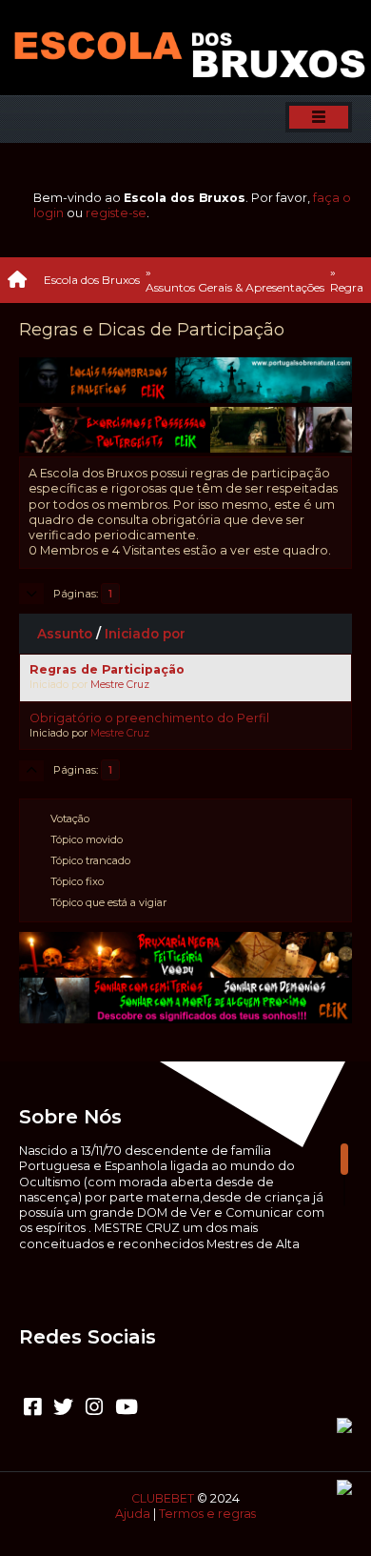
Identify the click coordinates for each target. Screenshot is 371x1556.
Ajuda (132, 1513)
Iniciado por (145, 633)
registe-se (116, 213)
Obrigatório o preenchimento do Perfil (149, 718)
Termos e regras (207, 1513)
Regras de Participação (107, 669)
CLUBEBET (162, 1498)
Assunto (64, 633)
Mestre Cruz (119, 684)
